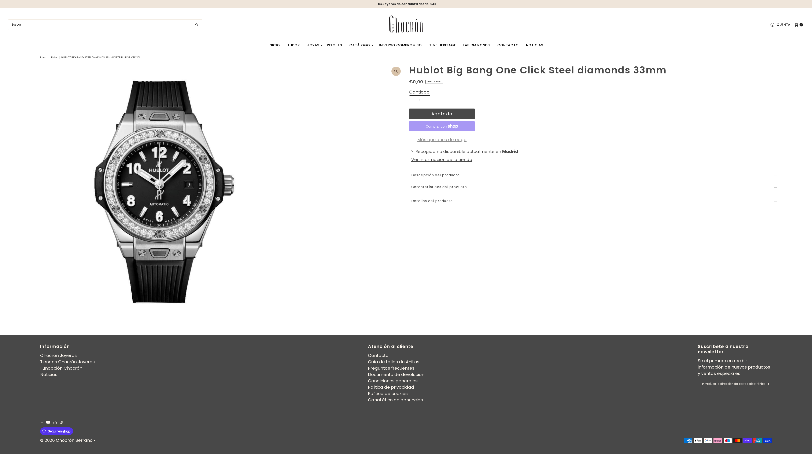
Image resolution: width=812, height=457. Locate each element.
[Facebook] (42, 422)
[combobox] (105, 24)
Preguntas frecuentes (391, 368)
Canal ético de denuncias (395, 400)
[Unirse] (766, 384)
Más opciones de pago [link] (441, 140)
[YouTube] (48, 422)
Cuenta (783, 24)
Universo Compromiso (399, 45)
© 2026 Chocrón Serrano (67, 440)
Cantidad (419, 92)
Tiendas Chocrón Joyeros (67, 362)
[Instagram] (61, 422)
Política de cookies (388, 393)
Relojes (334, 45)
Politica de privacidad (391, 387)
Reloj (54, 57)
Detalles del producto (432, 200)
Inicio (274, 45)
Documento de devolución (396, 374)
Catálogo (359, 45)
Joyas (313, 45)
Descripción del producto (435, 175)
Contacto (507, 45)
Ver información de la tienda (441, 159)
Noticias (534, 45)
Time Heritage (442, 45)
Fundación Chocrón (61, 368)
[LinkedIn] (55, 422)
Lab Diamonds (476, 45)
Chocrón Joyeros (58, 355)
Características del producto (439, 186)
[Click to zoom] (396, 71)
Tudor (293, 45)
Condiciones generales (393, 381)
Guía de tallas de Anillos (393, 362)
